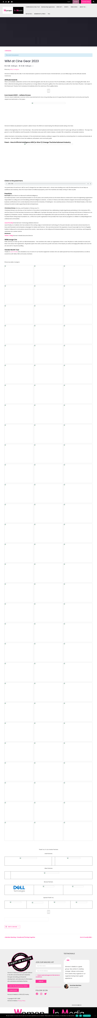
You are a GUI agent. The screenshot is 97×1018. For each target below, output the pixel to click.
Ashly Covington (14, 69)
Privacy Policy (21, 1000)
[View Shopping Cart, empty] (12, 2)
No (80, 1015)
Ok (77, 1015)
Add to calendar (12, 926)
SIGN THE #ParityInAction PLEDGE (18, 986)
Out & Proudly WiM (86, 937)
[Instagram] (6, 2)
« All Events (8, 51)
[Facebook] (3, 2)
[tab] (72, 1005)
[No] (95, 1015)
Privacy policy (87, 1015)
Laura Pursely (14, 251)
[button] (76, 2)
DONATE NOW (13, 990)
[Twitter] (8, 2)
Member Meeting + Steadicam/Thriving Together (20, 937)
